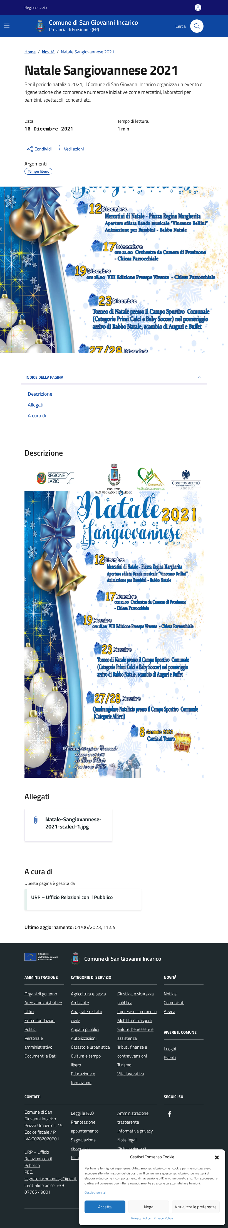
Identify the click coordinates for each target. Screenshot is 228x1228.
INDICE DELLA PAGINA (44, 377)
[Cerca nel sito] (197, 26)
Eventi (170, 1057)
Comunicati (174, 1002)
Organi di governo (40, 993)
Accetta (105, 1207)
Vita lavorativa (130, 1073)
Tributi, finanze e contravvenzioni (132, 1051)
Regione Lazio (35, 7)
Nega (148, 1207)
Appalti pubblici (85, 1029)
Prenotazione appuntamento (84, 1126)
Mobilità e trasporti (134, 1020)
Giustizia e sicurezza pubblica (135, 998)
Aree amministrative (43, 1002)
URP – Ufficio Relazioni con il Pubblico (72, 897)
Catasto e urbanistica (90, 1047)
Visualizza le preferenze (196, 1207)
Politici (30, 1029)
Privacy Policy (141, 1218)
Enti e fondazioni (39, 1020)
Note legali (127, 1139)
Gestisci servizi (95, 1192)
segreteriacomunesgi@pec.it (50, 1178)
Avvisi (169, 1011)
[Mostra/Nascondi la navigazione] (6, 25)
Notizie (170, 993)
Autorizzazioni (83, 1038)
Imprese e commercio (137, 1011)
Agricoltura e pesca (88, 993)
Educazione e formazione (83, 1078)
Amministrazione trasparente (132, 1117)
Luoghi (170, 1048)
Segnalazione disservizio (83, 1144)
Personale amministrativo (38, 1042)
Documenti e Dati (40, 1056)
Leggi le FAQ (82, 1113)
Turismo (124, 1064)
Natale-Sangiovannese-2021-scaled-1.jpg (73, 823)
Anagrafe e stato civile (86, 1016)
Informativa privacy (135, 1130)
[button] (217, 1157)
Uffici (29, 1011)
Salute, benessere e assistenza (135, 1033)
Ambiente (80, 1002)
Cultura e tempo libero (86, 1060)
